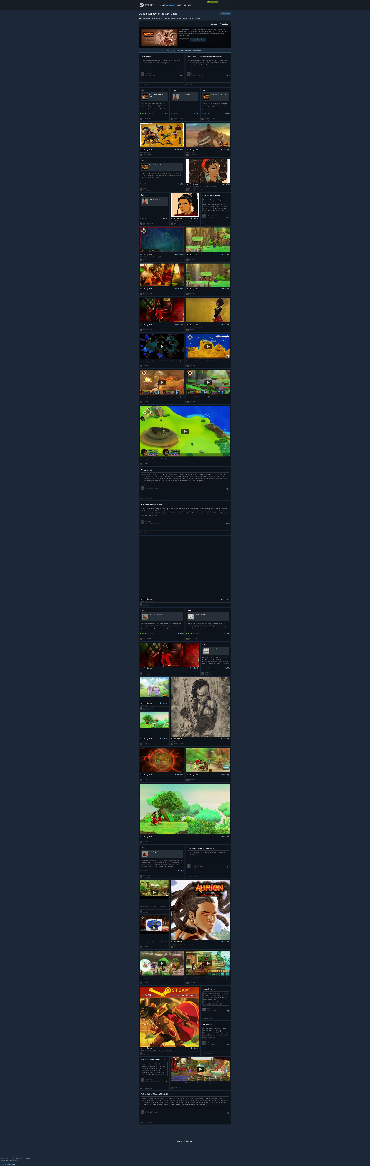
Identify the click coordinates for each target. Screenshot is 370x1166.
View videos (145, 367)
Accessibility (19, 1158)
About (179, 5)
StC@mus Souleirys (210, 118)
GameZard (146, 365)
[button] (224, 23)
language (226, 1)
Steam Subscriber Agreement (9, 1160)
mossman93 (148, 73)
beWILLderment (211, 215)
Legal (12, 1158)
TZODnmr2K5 (149, 521)
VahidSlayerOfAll (148, 293)
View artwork (146, 156)
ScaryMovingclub (179, 118)
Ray (208, 1042)
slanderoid (192, 259)
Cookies (27, 1158)
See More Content (185, 1141)
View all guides (146, 120)
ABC (192, 73)
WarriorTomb (195, 865)
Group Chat (214, 24)
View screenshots (147, 260)
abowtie (191, 329)
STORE (162, 5)
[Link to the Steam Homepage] (147, 6)
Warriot (145, 259)
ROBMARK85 (149, 1111)
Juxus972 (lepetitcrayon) (196, 189)
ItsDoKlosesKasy (150, 1079)
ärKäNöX (145, 1053)
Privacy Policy (5, 1158)
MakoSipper (148, 487)
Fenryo (145, 604)
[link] (8, 1165)
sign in (220, 1)
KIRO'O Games (147, 154)
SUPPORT (187, 5)
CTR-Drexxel (146, 118)
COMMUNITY (171, 5)
